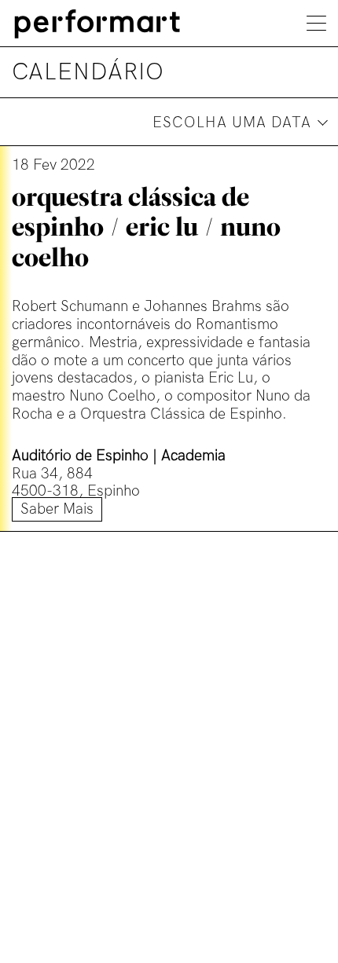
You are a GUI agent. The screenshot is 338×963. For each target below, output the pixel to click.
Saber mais (57, 509)
